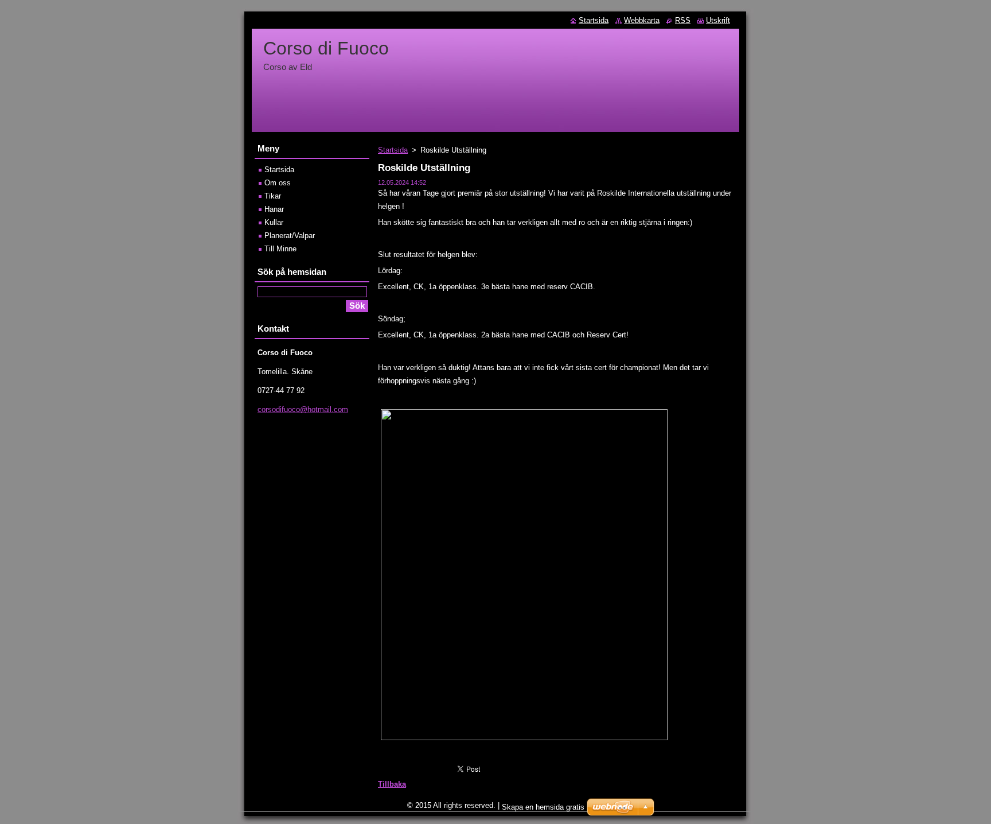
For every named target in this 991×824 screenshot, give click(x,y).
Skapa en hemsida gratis (543, 807)
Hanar (274, 209)
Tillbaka (392, 784)
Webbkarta (642, 20)
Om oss (277, 182)
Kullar (273, 222)
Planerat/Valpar (289, 235)
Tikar (272, 196)
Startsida (393, 150)
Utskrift (718, 20)
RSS (682, 20)
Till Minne (280, 248)
